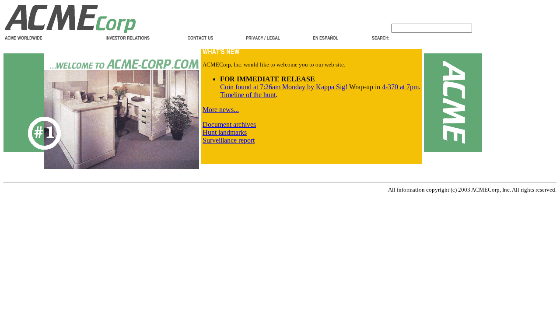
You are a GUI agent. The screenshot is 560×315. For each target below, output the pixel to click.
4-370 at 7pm (400, 87)
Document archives (229, 124)
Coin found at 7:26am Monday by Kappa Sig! (283, 87)
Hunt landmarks (225, 132)
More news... (221, 109)
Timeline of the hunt (248, 94)
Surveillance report (229, 140)
